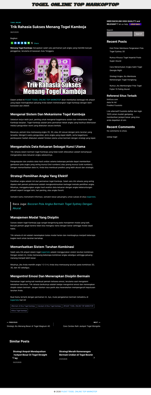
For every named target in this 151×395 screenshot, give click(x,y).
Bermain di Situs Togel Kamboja (23, 306)
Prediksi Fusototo (114, 105)
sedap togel (112, 137)
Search (110, 30)
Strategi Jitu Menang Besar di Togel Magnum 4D (28, 324)
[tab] (49, 371)
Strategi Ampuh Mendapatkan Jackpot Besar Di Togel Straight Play (30, 354)
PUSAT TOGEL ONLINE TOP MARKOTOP (78, 306)
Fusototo (123, 111)
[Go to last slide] (13, 357)
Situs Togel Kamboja (19, 310)
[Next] (94, 357)
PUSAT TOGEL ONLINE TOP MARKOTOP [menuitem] (43, 100)
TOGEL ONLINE (15, 22)
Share (36, 43)
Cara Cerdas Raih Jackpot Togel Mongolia (81, 324)
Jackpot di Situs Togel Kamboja (49, 306)
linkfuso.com (112, 99)
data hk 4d (112, 102)
